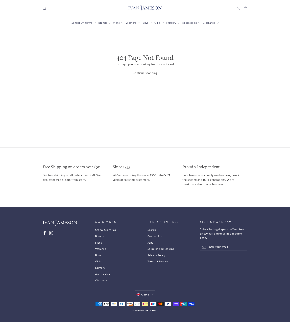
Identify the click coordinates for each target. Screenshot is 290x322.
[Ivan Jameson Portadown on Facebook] (45, 232)
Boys (145, 22)
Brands (103, 22)
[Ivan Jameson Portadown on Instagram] (51, 232)
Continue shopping (145, 73)
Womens (131, 22)
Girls (157, 22)
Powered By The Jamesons (145, 310)
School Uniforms (82, 22)
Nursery (171, 22)
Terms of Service (158, 261)
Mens (116, 22)
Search (152, 229)
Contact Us (155, 236)
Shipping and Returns (161, 248)
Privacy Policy (156, 255)
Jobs (150, 242)
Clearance (209, 22)
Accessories (190, 22)
